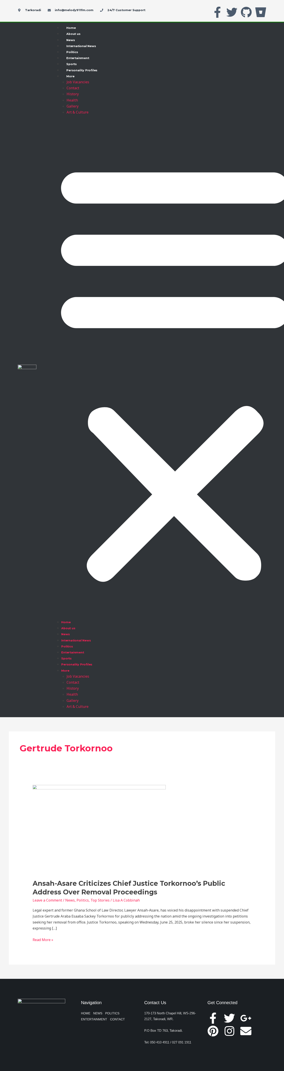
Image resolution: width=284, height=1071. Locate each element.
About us (73, 34)
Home (71, 28)
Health (72, 100)
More (70, 76)
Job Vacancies (78, 82)
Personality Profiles (81, 70)
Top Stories (100, 900)
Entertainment (77, 58)
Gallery (73, 106)
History (73, 94)
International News (81, 46)
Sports (71, 64)
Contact (73, 88)
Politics (72, 52)
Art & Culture (78, 112)
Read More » (43, 939)
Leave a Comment (47, 900)
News (70, 40)
